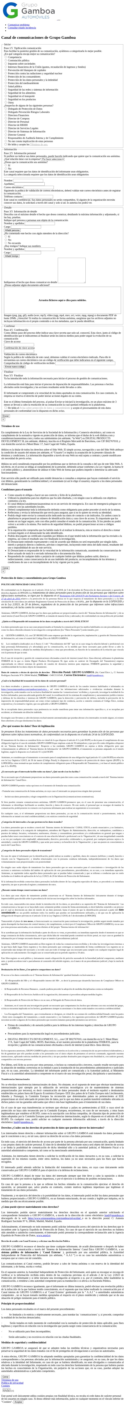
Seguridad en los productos (22, 99)
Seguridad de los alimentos (21, 92)
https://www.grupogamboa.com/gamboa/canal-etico (24, 689)
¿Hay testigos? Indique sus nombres (22, 246)
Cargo (7, 226)
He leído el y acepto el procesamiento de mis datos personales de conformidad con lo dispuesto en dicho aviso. (57, 409)
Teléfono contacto (13, 196)
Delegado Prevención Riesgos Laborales (29, 112)
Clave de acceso (12, 341)
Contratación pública (18, 60)
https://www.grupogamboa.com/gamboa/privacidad (55, 1218)
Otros (11, 102)
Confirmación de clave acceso (19, 348)
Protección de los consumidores (24, 76)
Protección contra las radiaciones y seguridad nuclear (35, 73)
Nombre (8, 180)
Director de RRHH (18, 125)
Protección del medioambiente (23, 83)
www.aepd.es (43, 1235)
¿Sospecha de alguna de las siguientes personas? (28, 105)
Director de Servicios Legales (23, 128)
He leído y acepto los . (28, 144)
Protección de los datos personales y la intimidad (33, 80)
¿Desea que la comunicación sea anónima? (26, 162)
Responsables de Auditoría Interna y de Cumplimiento (35, 138)
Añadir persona (12, 230)
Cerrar (5, 568)
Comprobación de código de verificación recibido (29, 363)
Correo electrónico (13, 187)
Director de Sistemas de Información (26, 131)
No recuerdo (14, 243)
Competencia (14, 57)
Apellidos (9, 183)
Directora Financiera (18, 115)
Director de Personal (18, 121)
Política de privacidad (12, 1382)
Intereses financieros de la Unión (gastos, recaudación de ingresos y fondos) (47, 67)
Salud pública (15, 86)
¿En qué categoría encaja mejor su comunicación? (29, 54)
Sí (9, 165)
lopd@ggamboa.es (95, 675)
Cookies (5, 1385)
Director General (16, 134)
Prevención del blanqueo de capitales (27, 70)
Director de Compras (18, 118)
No (9, 168)
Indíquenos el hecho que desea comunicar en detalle (30, 282)
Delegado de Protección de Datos (25, 108)
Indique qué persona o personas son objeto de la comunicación (36, 220)
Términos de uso (38, 144)
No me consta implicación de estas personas (30, 141)
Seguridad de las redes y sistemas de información (33, 89)
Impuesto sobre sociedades (21, 63)
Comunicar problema (18, 24)
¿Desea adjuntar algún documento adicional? (27, 285)
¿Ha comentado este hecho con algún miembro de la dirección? (36, 233)
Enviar (6, 416)
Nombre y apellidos (14, 223)
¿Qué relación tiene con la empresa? (22, 159)
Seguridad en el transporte (21, 96)
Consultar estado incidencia (22, 27)
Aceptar (18, 1402)
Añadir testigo (11, 256)
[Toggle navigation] (59, 20)
